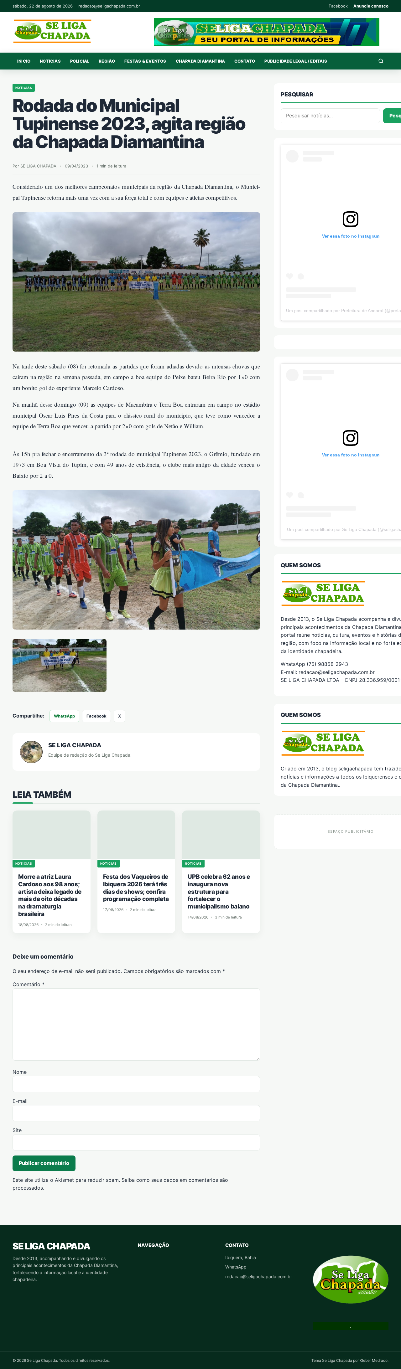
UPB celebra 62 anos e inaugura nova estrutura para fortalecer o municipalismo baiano (219, 891)
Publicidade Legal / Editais (295, 61)
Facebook (338, 5)
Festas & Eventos (145, 61)
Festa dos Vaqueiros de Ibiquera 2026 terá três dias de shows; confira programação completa (136, 888)
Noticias (50, 61)
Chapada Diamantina (200, 61)
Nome (20, 1072)
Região (107, 61)
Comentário (28, 984)
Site (17, 1130)
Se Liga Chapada (51, 1246)
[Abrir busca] (380, 61)
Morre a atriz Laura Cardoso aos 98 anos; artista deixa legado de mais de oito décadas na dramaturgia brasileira (49, 895)
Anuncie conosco (370, 5)
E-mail (20, 1101)
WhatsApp (64, 715)
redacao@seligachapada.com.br (109, 5)
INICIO (23, 61)
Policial (80, 61)
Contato (244, 61)
